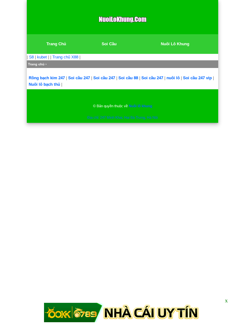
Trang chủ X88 (65, 57)
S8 (31, 57)
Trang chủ (36, 64)
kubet (42, 57)
